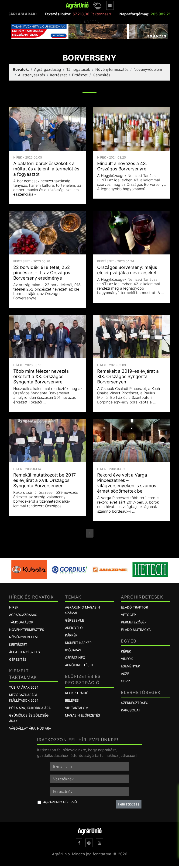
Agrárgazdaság (47, 69)
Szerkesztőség (134, 703)
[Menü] (110, 5)
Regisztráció (77, 693)
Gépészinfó (75, 658)
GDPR (125, 681)
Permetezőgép (134, 622)
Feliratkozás (128, 804)
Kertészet (58, 75)
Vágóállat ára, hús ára (30, 728)
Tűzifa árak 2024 (23, 687)
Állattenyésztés (31, 75)
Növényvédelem (148, 69)
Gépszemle (74, 620)
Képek (126, 651)
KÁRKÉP (71, 635)
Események (130, 666)
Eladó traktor (134, 607)
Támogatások (78, 69)
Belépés (72, 700)
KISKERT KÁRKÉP (78, 643)
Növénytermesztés (111, 69)
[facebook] (79, 843)
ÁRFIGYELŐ (74, 628)
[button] (97, 5)
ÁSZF (125, 674)
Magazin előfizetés (82, 715)
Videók (127, 659)
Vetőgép (128, 615)
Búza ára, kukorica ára (30, 708)
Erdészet (80, 75)
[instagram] (89, 843)
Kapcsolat (130, 710)
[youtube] (99, 843)
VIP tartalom (76, 708)
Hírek (13, 607)
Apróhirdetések (79, 665)
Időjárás (73, 650)
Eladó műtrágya (136, 630)
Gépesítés (101, 75)
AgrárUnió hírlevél (60, 802)
